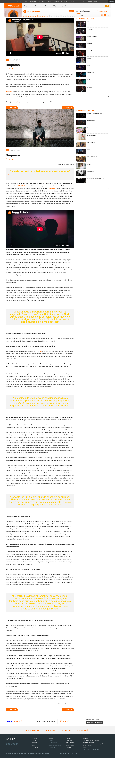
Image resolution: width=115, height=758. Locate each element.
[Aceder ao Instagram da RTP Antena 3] (102, 15)
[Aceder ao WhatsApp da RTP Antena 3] (108, 15)
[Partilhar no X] (9, 69)
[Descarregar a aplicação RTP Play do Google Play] (98, 722)
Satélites (68, 747)
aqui (16, 102)
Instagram (12, 744)
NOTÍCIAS (34, 738)
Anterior (13, 107)
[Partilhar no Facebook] (6, 69)
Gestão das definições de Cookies (91, 749)
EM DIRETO (51, 740)
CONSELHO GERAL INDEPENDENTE (91, 740)
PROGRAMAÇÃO (102, 11)
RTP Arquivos (92, 1)
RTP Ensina (82, 1)
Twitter (9, 744)
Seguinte (67, 107)
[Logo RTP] (13, 739)
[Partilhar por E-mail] (12, 69)
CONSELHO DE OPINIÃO (88, 742)
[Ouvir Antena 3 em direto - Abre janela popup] (13, 12)
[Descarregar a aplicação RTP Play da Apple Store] (90, 722)
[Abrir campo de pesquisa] (100, 6)
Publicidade (45, 754)
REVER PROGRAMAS (53, 742)
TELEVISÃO (34, 742)
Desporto (33, 1)
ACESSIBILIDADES (70, 746)
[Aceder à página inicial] (13, 5)
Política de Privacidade (12, 754)
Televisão (42, 1)
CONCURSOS (52, 744)
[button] (107, 6)
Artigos (55, 6)
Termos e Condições (35, 754)
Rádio (49, 1)
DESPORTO (34, 740)
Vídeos (47, 6)
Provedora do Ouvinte (72, 744)
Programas (27, 6)
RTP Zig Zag (73, 1)
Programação (82, 730)
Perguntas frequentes (55, 746)
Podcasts (38, 6)
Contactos (50, 730)
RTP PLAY (51, 738)
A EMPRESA (85, 738)
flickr (17, 744)
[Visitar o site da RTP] (19, 1)
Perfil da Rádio (32, 730)
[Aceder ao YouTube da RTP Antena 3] (105, 15)
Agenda (63, 6)
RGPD (84, 747)
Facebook (7, 744)
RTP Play (56, 1)
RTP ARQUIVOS (35, 746)
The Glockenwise (23, 186)
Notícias (25, 1)
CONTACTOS (69, 738)
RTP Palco (64, 1)
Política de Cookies (24, 754)
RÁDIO (33, 744)
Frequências (65, 730)
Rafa (40, 351)
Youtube (14, 744)
